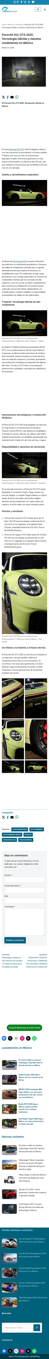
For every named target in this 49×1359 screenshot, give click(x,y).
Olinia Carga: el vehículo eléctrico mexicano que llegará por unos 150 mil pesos (32, 1178)
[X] (10, 1038)
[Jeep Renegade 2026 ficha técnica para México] (9, 1302)
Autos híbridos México (12, 834)
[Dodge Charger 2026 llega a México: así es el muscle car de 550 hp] (9, 1080)
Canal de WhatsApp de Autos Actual (24, 1028)
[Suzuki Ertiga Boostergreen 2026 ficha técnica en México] (9, 1273)
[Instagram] (22, 1038)
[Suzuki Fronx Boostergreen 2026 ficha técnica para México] (9, 1258)
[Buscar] (45, 9)
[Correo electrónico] (16, 1038)
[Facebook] (4, 1038)
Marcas (11, 25)
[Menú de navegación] (38, 9)
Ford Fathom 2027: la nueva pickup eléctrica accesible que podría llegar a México (31, 1207)
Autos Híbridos (37, 829)
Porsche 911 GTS (16, 149)
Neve (11, 1356)
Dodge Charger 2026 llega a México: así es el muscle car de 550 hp (31, 1077)
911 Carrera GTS (20, 261)
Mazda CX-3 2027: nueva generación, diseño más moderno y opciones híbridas (32, 1192)
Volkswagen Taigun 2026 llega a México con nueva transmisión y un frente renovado (31, 1121)
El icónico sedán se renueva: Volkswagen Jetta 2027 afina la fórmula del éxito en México (30, 1062)
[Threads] (28, 1038)
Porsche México (25, 840)
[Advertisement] (24, 129)
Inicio (4, 25)
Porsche (19, 25)
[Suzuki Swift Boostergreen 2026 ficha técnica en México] (9, 1288)
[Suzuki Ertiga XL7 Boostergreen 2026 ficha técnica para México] (9, 1244)
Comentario (9, 906)
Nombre (8, 875)
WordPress (35, 1356)
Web (6, 896)
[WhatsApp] (34, 1038)
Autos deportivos (20, 829)
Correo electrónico (12, 886)
